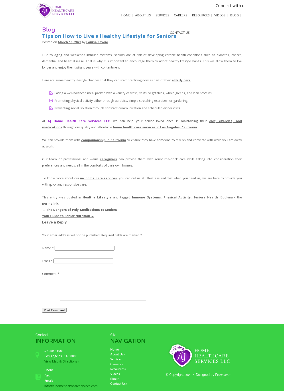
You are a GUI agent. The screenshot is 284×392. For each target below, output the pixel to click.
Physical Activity (177, 197)
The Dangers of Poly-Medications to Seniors (79, 210)
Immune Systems (146, 197)
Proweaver (223, 374)
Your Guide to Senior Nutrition (68, 216)
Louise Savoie (97, 42)
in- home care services (98, 178)
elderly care (181, 80)
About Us (143, 15)
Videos (219, 15)
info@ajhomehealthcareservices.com (71, 386)
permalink (50, 203)
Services (162, 15)
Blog (234, 15)
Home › (115, 349)
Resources (201, 15)
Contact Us (180, 32)
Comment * (50, 274)
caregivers (108, 159)
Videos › (115, 374)
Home (125, 15)
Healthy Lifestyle (97, 197)
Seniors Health (205, 197)
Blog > (114, 378)
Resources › (118, 369)
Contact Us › (118, 383)
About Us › (117, 354)
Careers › (116, 364)
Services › (116, 359)
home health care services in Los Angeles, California (155, 127)
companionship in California (103, 140)
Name (48, 248)
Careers (180, 15)
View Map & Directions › (61, 361)
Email (47, 261)
